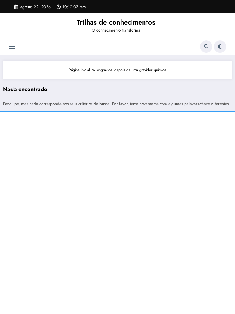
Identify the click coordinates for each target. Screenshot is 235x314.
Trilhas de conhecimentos (116, 22)
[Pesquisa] (206, 46)
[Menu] (12, 46)
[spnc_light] (220, 46)
